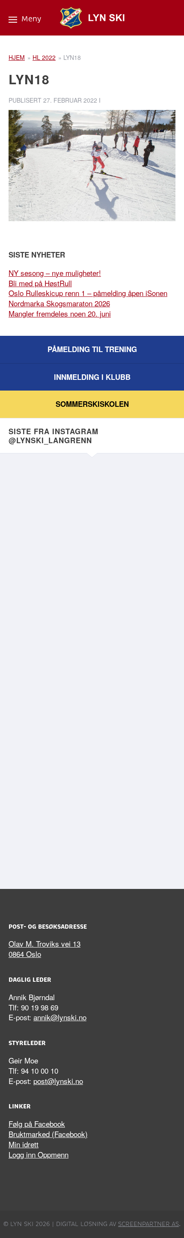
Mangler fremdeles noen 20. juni (60, 313)
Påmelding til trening (92, 349)
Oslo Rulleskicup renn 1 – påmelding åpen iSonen (88, 292)
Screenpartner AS (148, 1224)
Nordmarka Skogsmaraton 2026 (59, 303)
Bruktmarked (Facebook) (48, 1133)
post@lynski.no (58, 1080)
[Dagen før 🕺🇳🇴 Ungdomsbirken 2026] (92, 717)
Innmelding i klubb (92, 377)
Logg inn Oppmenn (38, 1154)
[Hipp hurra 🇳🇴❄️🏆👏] (92, 815)
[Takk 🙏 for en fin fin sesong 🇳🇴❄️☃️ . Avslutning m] (92, 522)
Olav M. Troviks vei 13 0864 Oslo (44, 948)
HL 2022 (44, 57)
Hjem (17, 57)
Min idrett (24, 1144)
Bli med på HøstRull (40, 283)
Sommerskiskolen (92, 404)
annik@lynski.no (59, 1017)
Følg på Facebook (37, 1123)
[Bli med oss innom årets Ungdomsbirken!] (92, 619)
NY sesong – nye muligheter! (55, 272)
